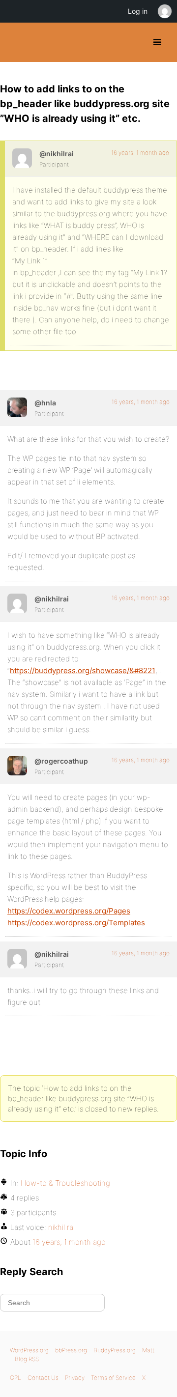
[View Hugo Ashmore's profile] (17, 407)
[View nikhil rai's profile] (22, 158)
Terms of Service (113, 1377)
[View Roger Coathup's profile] (17, 765)
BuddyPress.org (16, 42)
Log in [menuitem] (138, 11)
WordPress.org (29, 1350)
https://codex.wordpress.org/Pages (68, 910)
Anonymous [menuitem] (164, 11)
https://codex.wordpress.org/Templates (76, 922)
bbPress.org (71, 1350)
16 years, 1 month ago (140, 152)
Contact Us (43, 1377)
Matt (148, 1350)
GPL (15, 1377)
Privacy (75, 1377)
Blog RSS (27, 1359)
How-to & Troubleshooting (65, 1183)
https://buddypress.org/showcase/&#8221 (82, 670)
